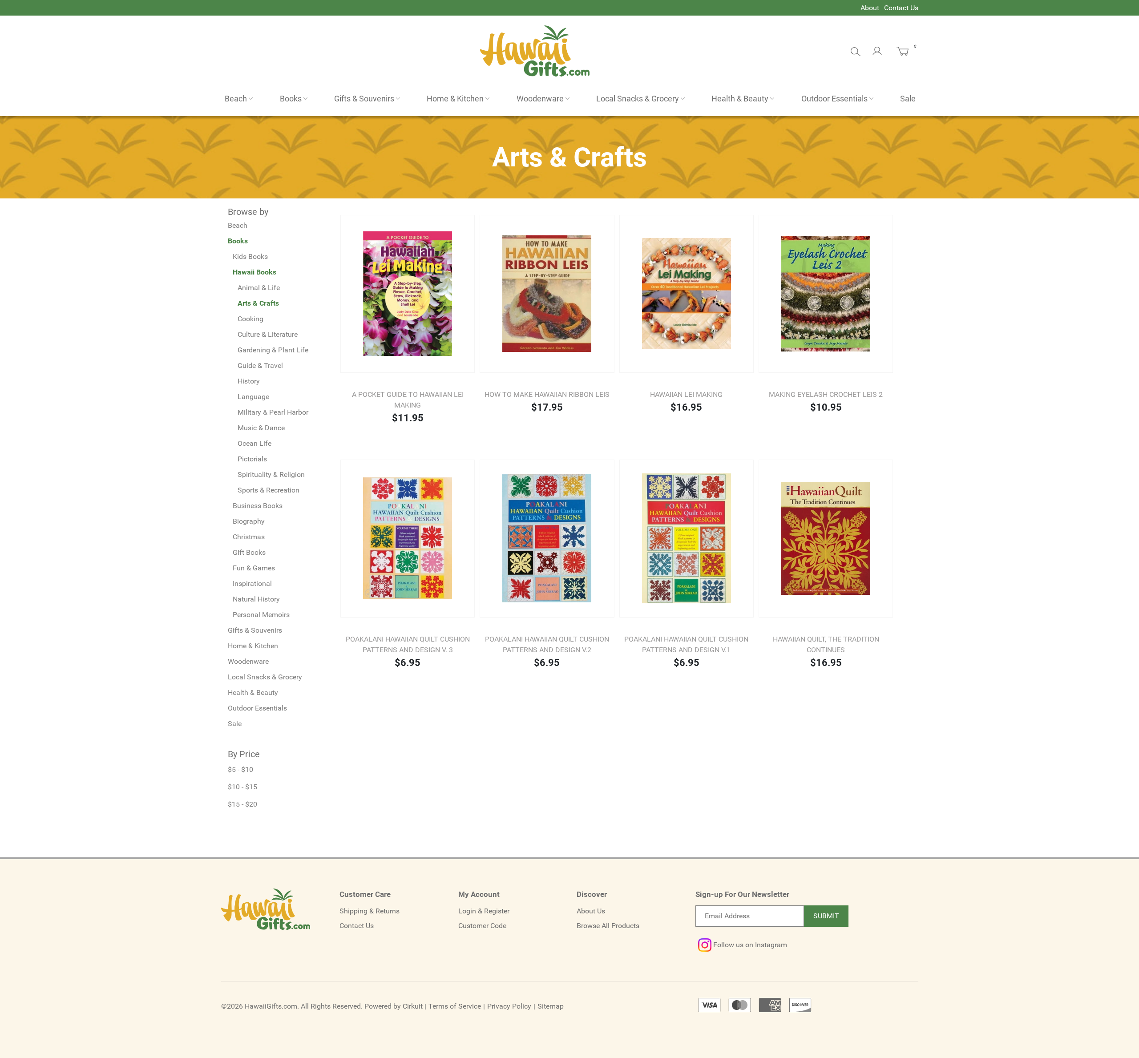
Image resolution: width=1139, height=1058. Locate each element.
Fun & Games (254, 568)
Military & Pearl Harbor (273, 412)
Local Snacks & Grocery (637, 98)
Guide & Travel (260, 365)
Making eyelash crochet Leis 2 (826, 394)
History (249, 381)
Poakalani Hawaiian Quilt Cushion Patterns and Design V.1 (686, 644)
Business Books (258, 505)
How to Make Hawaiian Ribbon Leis (547, 394)
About (869, 8)
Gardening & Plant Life (273, 350)
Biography (249, 521)
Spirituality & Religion (271, 474)
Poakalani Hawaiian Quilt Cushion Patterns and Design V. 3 (408, 644)
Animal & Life (259, 287)
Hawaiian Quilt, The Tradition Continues (826, 644)
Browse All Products (608, 925)
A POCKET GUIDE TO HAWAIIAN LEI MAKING (408, 399)
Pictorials (252, 459)
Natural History (256, 599)
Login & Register (483, 911)
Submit (826, 916)
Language (253, 396)
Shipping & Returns (369, 911)
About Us (591, 911)
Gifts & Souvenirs (364, 98)
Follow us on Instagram (749, 945)
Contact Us (901, 8)
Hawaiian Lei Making (686, 394)
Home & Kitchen (455, 98)
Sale (908, 98)
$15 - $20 (242, 804)
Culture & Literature (268, 334)
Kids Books (250, 256)
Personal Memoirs (261, 614)
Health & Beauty (739, 98)
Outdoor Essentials (834, 98)
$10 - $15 (242, 787)
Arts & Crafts (258, 303)
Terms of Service (454, 1006)
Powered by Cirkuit (393, 1006)
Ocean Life (254, 443)
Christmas (249, 537)
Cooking (250, 319)
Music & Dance (261, 428)
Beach (236, 98)
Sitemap (550, 1006)
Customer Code (482, 925)
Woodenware (540, 98)
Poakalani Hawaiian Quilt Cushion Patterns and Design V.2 (547, 644)
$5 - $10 (240, 769)
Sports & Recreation (268, 490)
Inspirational (252, 583)
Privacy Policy (509, 1006)
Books (291, 98)
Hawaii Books (254, 272)
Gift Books (249, 552)
